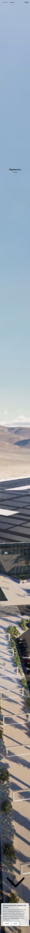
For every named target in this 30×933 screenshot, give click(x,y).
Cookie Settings (15, 918)
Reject (15, 923)
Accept (7, 923)
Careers (12, 2)
